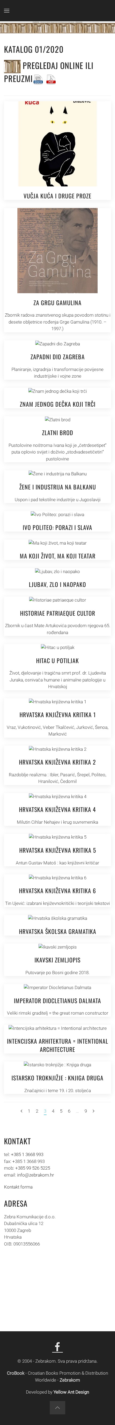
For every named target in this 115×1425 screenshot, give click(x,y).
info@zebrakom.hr (35, 1175)
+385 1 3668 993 (27, 1154)
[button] (6, 10)
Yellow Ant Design (71, 1392)
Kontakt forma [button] (18, 1187)
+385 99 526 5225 (32, 1168)
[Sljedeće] (93, 1111)
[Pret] (21, 1111)
